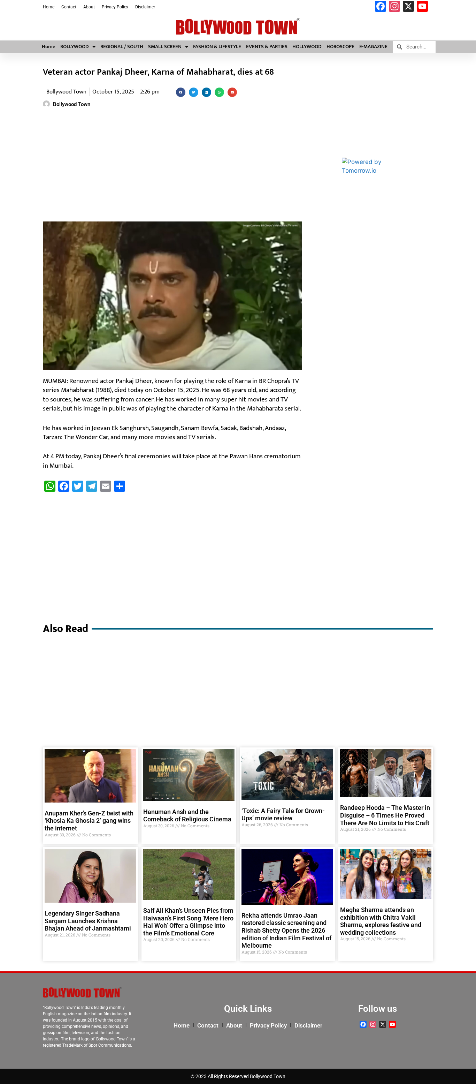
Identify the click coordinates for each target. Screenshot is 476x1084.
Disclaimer (145, 7)
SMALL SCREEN (165, 46)
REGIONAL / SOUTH (121, 46)
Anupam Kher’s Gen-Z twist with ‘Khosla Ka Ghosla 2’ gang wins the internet (89, 821)
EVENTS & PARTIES (266, 46)
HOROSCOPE (340, 46)
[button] (180, 92)
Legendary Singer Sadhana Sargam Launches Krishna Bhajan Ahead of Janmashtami (88, 921)
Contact (68, 7)
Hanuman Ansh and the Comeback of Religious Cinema (187, 815)
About (89, 7)
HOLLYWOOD (307, 46)
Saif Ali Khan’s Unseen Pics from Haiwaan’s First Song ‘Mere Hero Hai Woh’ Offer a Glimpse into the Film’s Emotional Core (188, 922)
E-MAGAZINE (373, 46)
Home (48, 7)
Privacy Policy (115, 7)
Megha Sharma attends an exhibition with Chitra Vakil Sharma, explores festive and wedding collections (380, 921)
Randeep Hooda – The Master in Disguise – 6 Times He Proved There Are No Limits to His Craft (385, 815)
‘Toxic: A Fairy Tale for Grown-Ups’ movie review (283, 814)
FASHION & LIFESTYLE (217, 46)
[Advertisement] (172, 165)
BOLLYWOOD (74, 46)
